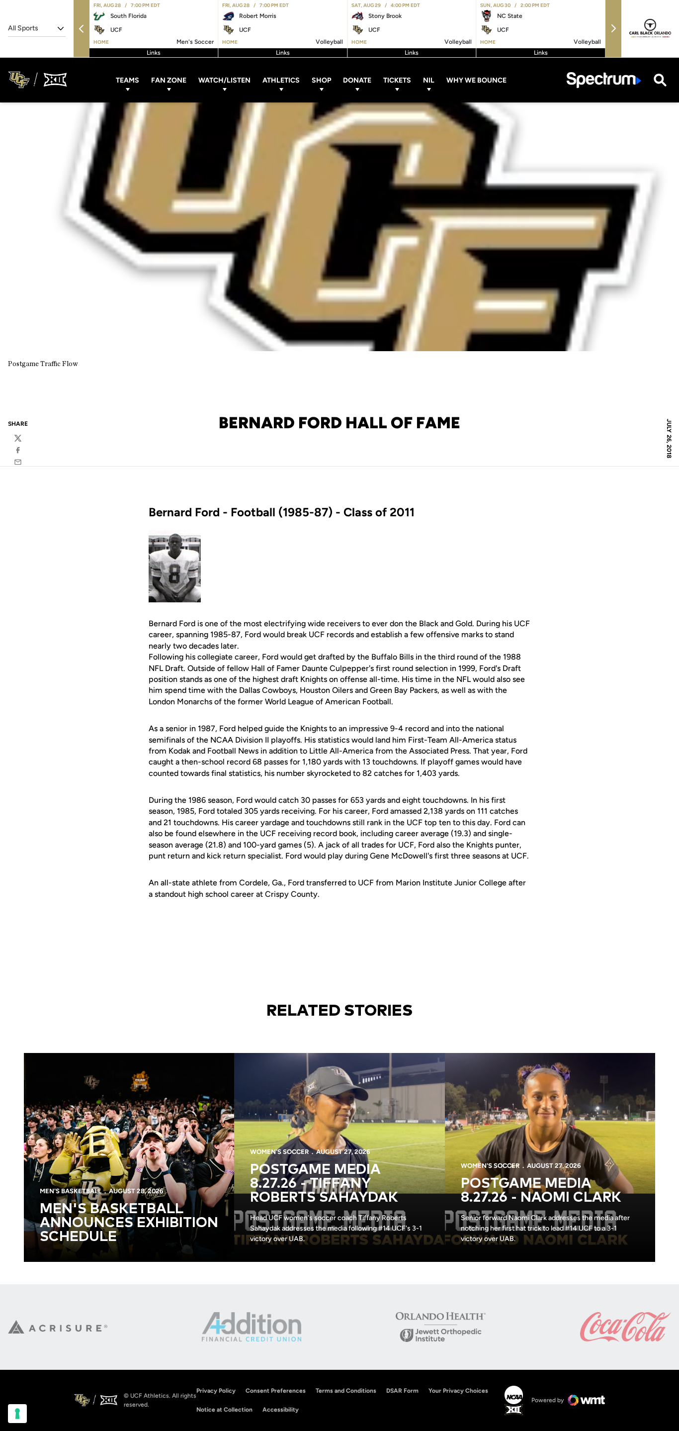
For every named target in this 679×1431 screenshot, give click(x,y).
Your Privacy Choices (458, 1390)
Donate (357, 80)
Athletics (281, 80)
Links (154, 52)
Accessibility (280, 1409)
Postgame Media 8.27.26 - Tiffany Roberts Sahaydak (324, 1184)
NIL (428, 80)
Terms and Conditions (346, 1390)
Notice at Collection (224, 1409)
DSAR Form (402, 1390)
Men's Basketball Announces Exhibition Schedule (129, 1223)
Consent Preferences (276, 1390)
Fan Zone (168, 80)
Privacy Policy (216, 1390)
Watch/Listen (224, 80)
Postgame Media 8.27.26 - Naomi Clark (541, 1191)
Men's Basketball (70, 1191)
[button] (81, 28)
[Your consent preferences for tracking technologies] (17, 1413)
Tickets (397, 80)
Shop (321, 80)
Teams (127, 80)
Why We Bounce (476, 80)
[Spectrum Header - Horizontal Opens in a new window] (604, 80)
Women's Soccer (279, 1151)
